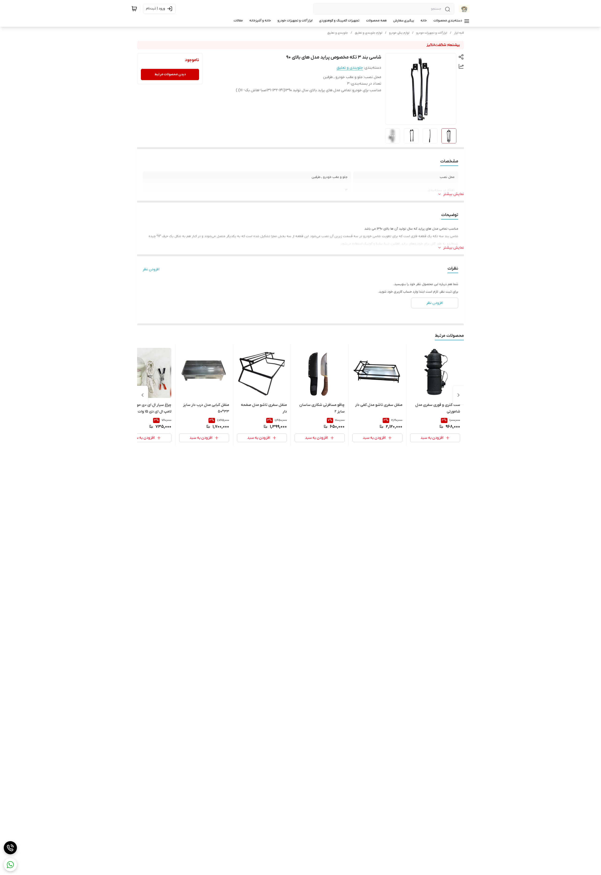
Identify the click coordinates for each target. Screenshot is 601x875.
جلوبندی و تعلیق (337, 33)
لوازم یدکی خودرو (399, 33)
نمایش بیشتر (453, 194)
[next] (142, 395)
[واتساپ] (10, 864)
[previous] (458, 395)
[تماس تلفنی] (10, 847)
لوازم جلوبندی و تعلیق (368, 33)
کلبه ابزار (459, 33)
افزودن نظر (151, 269)
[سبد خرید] (134, 9)
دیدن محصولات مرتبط (170, 74)
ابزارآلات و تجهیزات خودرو (431, 33)
